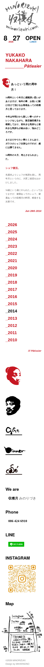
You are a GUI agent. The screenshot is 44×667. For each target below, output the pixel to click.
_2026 (11, 224)
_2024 (11, 239)
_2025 (11, 232)
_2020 (11, 267)
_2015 (11, 303)
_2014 (11, 311)
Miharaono (22, 663)
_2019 (11, 275)
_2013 (11, 318)
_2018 (11, 282)
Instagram (18, 558)
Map (10, 603)
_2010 (11, 340)
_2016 (11, 296)
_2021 (11, 260)
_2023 (11, 246)
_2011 (11, 332)
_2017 (11, 289)
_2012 (11, 325)
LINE (10, 535)
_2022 (11, 253)
